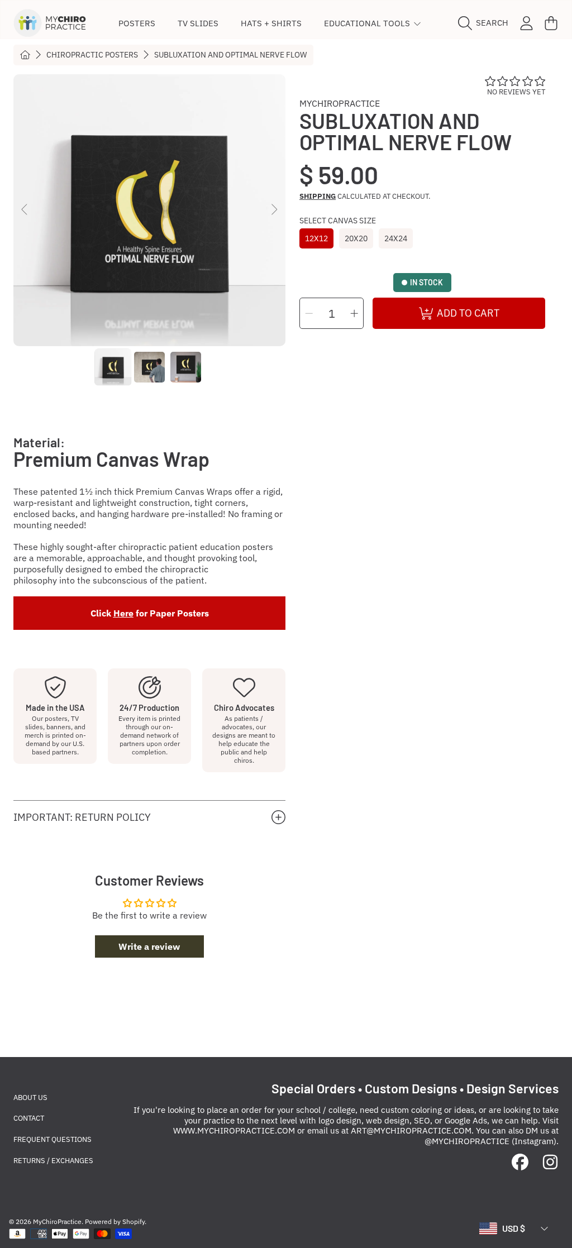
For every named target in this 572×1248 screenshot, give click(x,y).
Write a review (149, 946)
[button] (486, 23)
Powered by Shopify (115, 1221)
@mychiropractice (467, 1141)
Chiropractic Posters (92, 55)
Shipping (317, 196)
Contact (28, 1118)
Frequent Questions (52, 1139)
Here (123, 613)
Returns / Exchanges (53, 1160)
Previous (25, 210)
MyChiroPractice (339, 103)
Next (273, 210)
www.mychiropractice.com (234, 1130)
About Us (30, 1097)
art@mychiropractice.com (411, 1130)
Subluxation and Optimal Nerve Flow (230, 55)
